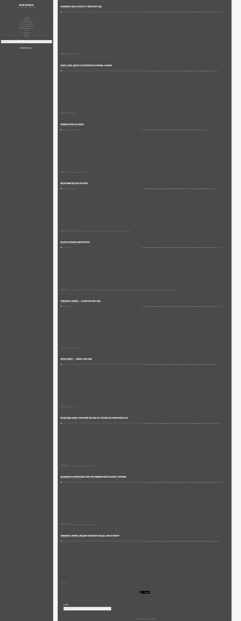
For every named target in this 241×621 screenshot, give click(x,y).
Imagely (153, 619)
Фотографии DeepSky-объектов (74, 183)
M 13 (85, 290)
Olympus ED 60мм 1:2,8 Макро (68, 348)
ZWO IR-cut (115, 290)
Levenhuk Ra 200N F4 (80, 290)
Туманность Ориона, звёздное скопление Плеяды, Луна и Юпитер (90, 535)
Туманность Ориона (159, 290)
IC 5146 (69, 231)
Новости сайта (80, 348)
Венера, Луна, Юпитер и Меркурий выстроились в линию (86, 65)
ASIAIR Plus (64, 290)
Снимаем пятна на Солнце (72, 124)
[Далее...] (220, 12)
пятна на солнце (84, 172)
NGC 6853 (96, 290)
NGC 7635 (82, 231)
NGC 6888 (88, 231)
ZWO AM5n (75, 53)
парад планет (73, 113)
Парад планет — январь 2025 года (76, 358)
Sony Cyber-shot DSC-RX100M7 (68, 53)
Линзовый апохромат (136, 290)
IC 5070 (67, 231)
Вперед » (146, 592)
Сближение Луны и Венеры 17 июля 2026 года (81, 6)
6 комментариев (74, 360)
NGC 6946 (75, 231)
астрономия (78, 172)
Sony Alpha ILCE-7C (67, 112)
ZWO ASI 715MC (85, 524)
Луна (71, 54)
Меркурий (69, 113)
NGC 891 (85, 231)
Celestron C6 (65, 54)
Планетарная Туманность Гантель (150, 290)
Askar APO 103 (65, 172)
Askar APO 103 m (69, 290)
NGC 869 (92, 231)
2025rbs (64, 231)
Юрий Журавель (26, 5)
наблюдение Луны (97, 524)
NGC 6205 (93, 290)
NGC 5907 (72, 231)
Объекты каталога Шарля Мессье (75, 242)
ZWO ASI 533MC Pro (110, 290)
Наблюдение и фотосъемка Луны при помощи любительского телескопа (93, 476)
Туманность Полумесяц (119, 231)
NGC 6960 (79, 231)
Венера (69, 54)
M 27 (87, 290)
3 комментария (74, 419)
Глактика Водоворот (129, 290)
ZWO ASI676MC (73, 172)
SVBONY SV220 (100, 290)
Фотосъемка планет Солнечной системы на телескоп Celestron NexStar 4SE (94, 417)
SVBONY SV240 (105, 290)
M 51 (90, 290)
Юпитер (77, 113)
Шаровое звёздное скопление (168, 290)
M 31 (88, 290)
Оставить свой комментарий (76, 8)
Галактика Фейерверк (97, 231)
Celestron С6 (74, 290)
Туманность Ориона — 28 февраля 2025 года (80, 301)
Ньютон (142, 290)
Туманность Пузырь (127, 231)
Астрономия (79, 53)
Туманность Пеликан (111, 231)
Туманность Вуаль (104, 231)
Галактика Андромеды (121, 290)
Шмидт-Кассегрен (177, 290)
